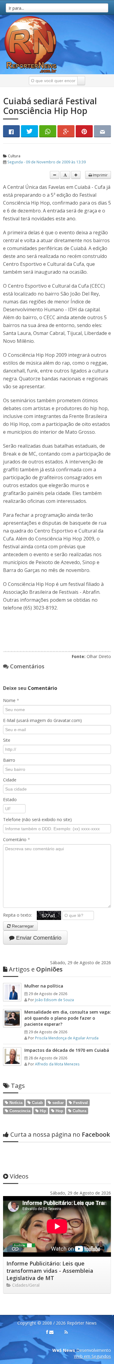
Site (6, 740)
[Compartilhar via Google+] (65, 131)
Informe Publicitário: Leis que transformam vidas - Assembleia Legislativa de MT (49, 1271)
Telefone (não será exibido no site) (37, 819)
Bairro (9, 760)
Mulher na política (43, 986)
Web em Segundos (92, 1356)
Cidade (9, 780)
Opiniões (36, 969)
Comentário (16, 839)
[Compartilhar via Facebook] (11, 131)
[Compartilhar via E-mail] (102, 131)
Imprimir (100, 174)
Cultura (13, 155)
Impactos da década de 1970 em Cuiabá (66, 1050)
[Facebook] (47, 1332)
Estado (10, 799)
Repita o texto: (20, 915)
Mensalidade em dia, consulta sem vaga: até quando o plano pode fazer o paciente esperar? (67, 1018)
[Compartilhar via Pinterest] (84, 131)
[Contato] (51, 1332)
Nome (11, 700)
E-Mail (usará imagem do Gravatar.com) (42, 720)
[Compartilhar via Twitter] (29, 131)
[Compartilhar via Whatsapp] (47, 131)
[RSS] (66, 1332)
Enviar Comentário (38, 938)
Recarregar (22, 926)
